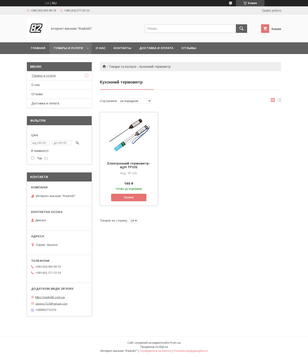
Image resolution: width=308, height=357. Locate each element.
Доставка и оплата (156, 48)
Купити (128, 197)
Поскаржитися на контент (155, 350)
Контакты (122, 48)
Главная (38, 48)
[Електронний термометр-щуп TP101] (129, 135)
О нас (101, 48)
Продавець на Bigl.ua (154, 346)
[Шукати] (241, 28)
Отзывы (189, 48)
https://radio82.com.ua (50, 297)
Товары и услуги (68, 48)
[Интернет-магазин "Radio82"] (36, 36)
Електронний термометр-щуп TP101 (128, 165)
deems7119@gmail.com (51, 303)
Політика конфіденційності (191, 350)
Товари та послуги (122, 66)
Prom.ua (175, 342)
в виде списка (279, 101)
